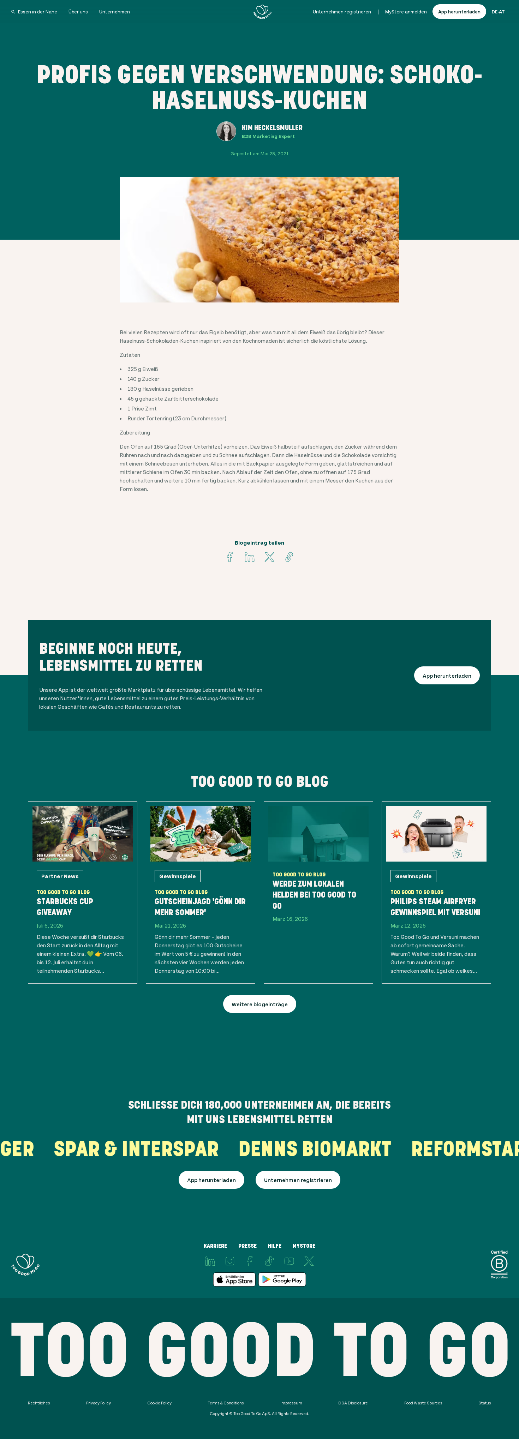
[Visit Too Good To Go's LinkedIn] (210, 1261)
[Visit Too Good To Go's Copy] (289, 557)
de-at (498, 11)
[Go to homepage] (262, 11)
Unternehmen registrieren (342, 11)
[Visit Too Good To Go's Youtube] (289, 1261)
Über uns (78, 11)
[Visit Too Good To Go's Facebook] (229, 557)
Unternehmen (114, 11)
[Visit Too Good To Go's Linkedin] (249, 557)
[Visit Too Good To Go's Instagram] (229, 1261)
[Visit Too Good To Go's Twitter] (269, 557)
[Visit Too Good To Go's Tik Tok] (269, 1261)
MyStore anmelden (406, 11)
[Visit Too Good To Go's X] (309, 1261)
